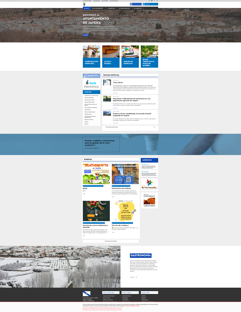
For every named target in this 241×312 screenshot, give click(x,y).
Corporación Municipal (108, 296)
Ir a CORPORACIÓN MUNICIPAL (91, 56)
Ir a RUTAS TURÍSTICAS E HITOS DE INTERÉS (149, 56)
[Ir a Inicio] (84, 4)
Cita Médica (125, 299)
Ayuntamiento (98, 8)
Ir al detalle (107, 82)
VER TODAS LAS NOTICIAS (112, 127)
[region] (120, 307)
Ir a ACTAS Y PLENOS (111, 56)
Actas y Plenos (106, 297)
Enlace (86, 35)
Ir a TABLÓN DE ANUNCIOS (130, 56)
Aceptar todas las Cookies (115, 308)
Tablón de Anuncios (108, 299)
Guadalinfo (97, 0)
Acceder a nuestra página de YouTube (152, 1)
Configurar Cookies (88, 308)
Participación (125, 8)
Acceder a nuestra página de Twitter (154, 1)
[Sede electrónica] (91, 84)
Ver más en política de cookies (132, 305)
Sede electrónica (88, 0)
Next (238, 25)
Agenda (144, 297)
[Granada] (149, 185)
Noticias (144, 296)
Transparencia (115, 0)
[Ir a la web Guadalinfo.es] (91, 76)
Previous (3, 25)
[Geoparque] (149, 200)
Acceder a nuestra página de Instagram (157, 1)
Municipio (112, 8)
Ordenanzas (145, 299)
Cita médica (105, 0)
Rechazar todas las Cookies (100, 308)
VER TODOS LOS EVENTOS (111, 241)
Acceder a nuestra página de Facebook (149, 1)
